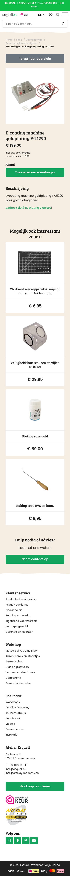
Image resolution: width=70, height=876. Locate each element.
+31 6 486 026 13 (17, 765)
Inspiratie (11, 734)
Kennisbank (13, 718)
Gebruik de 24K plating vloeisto (28, 208)
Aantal (10, 164)
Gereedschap (14, 661)
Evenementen (15, 729)
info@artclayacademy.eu (22, 773)
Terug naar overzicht (35, 58)
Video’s (10, 724)
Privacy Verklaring (17, 605)
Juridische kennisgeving (21, 599)
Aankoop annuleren (35, 786)
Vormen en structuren (20, 672)
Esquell (10, 14)
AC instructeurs (16, 713)
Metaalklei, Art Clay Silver (22, 651)
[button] (42, 14)
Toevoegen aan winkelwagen (35, 172)
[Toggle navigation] (65, 15)
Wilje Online (52, 865)
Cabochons (13, 678)
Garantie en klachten (19, 632)
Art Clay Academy (17, 707)
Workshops (13, 702)
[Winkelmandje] (57, 14)
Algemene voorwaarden (21, 621)
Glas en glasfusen (17, 667)
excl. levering (23, 152)
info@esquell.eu (16, 769)
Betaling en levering (18, 615)
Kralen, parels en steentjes (23, 656)
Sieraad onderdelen (18, 683)
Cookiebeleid (14, 610)
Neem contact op (35, 559)
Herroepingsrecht (17, 626)
